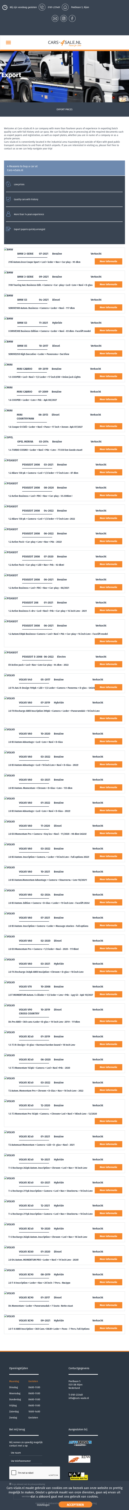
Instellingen (43, 1505)
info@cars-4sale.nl (79, 1398)
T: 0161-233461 (76, 1394)
